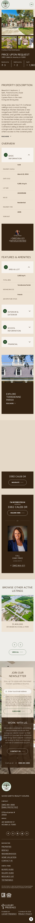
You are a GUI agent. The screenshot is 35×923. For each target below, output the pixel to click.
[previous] (14, 644)
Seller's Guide (8, 873)
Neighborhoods (9, 854)
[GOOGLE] (17, 833)
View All (26, 42)
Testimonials (7, 880)
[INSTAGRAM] (27, 833)
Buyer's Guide (8, 869)
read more (10, 403)
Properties (6, 847)
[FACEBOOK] (8, 833)
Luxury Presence (9, 914)
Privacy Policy (27, 705)
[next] (20, 644)
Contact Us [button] (7, 860)
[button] (17, 751)
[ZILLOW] (22, 833)
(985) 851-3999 (24, 763)
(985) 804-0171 (18, 238)
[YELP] (13, 833)
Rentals (5, 850)
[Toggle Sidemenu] (31, 4)
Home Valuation (9, 857)
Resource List (8, 876)
